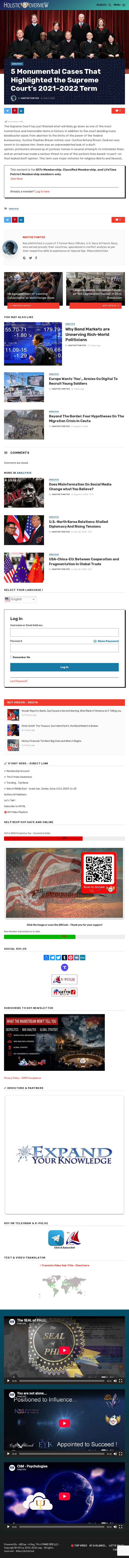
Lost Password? (19, 681)
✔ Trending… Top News (16, 782)
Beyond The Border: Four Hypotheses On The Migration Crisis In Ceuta (86, 418)
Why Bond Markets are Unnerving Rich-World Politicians (87, 334)
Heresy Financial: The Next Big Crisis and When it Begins (51, 741)
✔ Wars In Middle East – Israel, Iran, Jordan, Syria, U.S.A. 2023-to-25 (40, 788)
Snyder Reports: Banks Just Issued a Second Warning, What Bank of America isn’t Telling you (71, 710)
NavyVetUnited (30, 98)
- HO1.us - (22, 1544)
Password (16, 641)
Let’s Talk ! (9, 800)
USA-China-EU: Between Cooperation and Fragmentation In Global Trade (84, 561)
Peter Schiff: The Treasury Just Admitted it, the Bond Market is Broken (60, 726)
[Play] (8, 1381)
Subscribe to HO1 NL (15, 806)
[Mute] (115, 1381)
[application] (64, 1350)
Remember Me (21, 657)
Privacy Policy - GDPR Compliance (22, 1078)
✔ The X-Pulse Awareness (18, 777)
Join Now (16, 178)
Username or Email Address (26, 625)
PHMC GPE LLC (50, 1544)
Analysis (17, 64)
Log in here (42, 191)
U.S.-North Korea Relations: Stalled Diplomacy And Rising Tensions (78, 524)
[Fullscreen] (120, 1381)
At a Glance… (98, 1545)
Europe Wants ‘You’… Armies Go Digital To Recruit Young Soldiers (83, 381)
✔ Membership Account (17, 771)
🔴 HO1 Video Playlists (16, 812)
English (16, 599)
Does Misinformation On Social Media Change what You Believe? (80, 486)
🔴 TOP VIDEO (79, 1545)
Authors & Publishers (15, 794)
